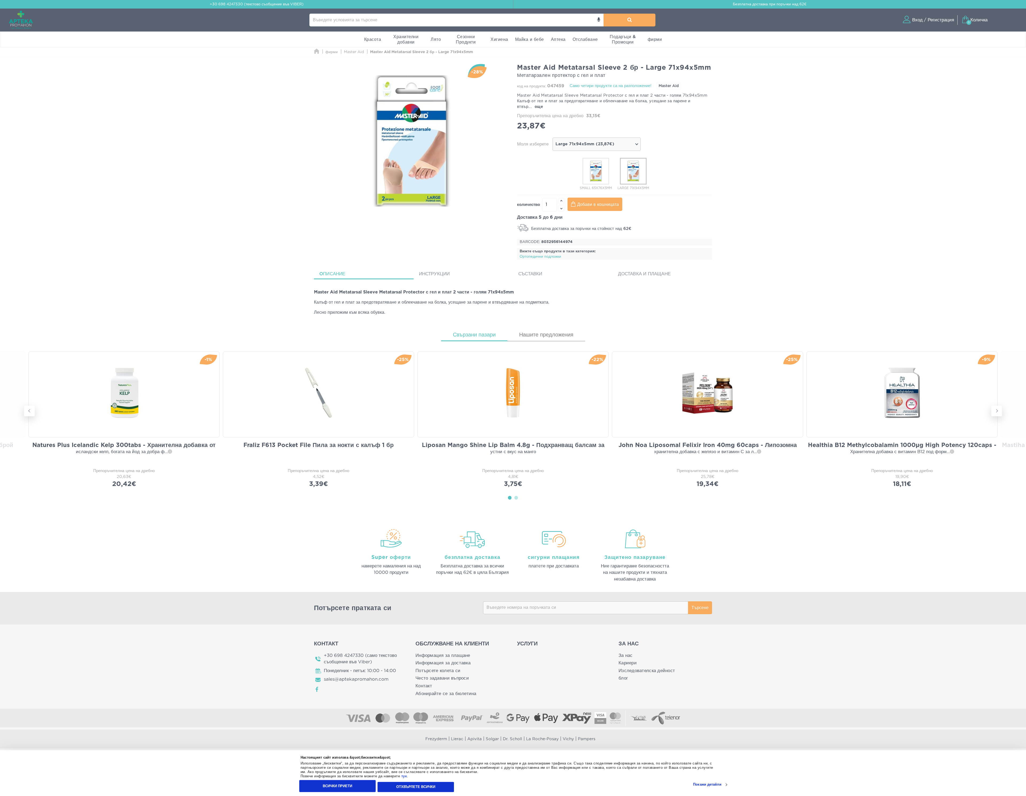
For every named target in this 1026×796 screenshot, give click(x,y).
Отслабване (585, 39)
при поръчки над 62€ (770, 4)
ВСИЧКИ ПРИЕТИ (337, 786)
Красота (372, 39)
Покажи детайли (707, 785)
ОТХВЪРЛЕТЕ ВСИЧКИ (415, 787)
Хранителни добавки (405, 39)
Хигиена (499, 39)
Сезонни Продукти (466, 39)
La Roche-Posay (542, 739)
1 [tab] (509, 497)
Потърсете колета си (437, 670)
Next (996, 411)
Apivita (474, 739)
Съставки (530, 274)
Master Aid (669, 86)
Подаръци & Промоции (623, 39)
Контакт (423, 686)
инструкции (434, 274)
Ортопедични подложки (540, 256)
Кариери (628, 663)
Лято (436, 39)
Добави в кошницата (598, 204)
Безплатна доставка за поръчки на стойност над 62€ (580, 229)
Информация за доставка (443, 663)
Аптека (558, 39)
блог (623, 678)
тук (404, 776)
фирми (655, 39)
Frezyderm (436, 739)
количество (528, 205)
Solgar (492, 739)
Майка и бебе (529, 39)
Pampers (586, 739)
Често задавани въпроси (442, 678)
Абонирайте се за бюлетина (445, 693)
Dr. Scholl (512, 739)
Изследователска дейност (647, 670)
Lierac (457, 739)
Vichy (568, 739)
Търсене (700, 608)
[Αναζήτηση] (629, 20)
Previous (29, 411)
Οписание (332, 274)
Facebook (317, 689)
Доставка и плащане (644, 274)
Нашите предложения (546, 335)
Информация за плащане (442, 655)
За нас (626, 655)
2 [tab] (516, 497)
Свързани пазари (474, 335)
